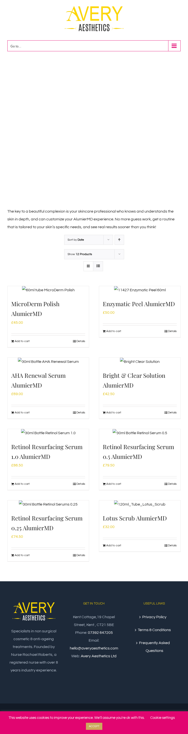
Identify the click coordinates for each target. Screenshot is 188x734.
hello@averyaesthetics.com (94, 648)
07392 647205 (100, 633)
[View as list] (98, 266)
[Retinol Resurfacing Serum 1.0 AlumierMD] (48, 433)
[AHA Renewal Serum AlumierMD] (48, 362)
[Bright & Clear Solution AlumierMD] (139, 362)
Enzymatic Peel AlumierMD (139, 304)
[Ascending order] (119, 240)
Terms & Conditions (154, 630)
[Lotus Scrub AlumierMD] (139, 504)
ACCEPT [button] (94, 726)
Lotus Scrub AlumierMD (135, 518)
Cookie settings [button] (162, 718)
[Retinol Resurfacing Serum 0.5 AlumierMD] (139, 433)
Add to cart (22, 341)
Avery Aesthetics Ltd (99, 656)
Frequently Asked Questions (154, 647)
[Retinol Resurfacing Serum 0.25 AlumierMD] (48, 504)
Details (80, 341)
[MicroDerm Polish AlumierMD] (48, 290)
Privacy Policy (154, 617)
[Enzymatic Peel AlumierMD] (139, 290)
